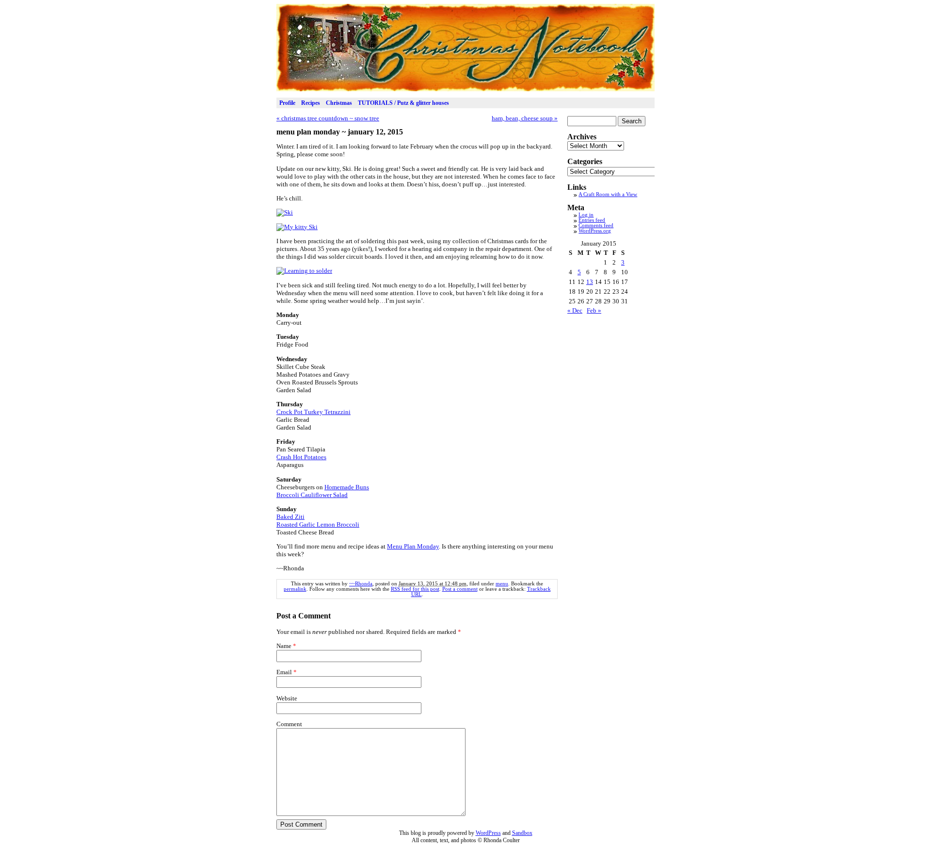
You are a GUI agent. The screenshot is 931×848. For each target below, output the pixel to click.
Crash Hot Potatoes (301, 457)
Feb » (594, 310)
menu (502, 583)
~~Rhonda (360, 583)
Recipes (310, 103)
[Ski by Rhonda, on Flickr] (284, 212)
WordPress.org (594, 230)
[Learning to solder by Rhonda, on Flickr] (304, 270)
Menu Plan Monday (413, 546)
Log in (586, 214)
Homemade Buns (346, 487)
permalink (295, 589)
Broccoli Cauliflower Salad (312, 495)
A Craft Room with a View (607, 194)
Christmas (339, 103)
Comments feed (595, 225)
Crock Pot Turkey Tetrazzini (313, 412)
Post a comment (460, 589)
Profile (287, 103)
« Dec (574, 310)
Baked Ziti (290, 516)
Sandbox (522, 833)
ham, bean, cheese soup (525, 118)
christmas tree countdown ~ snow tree (327, 118)
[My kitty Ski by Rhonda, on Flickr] (297, 227)
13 (589, 281)
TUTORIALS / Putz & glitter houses (403, 103)
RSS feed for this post (415, 589)
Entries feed (591, 220)
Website (286, 698)
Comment (289, 724)
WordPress (488, 833)
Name (283, 645)
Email (284, 672)
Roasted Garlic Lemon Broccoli (317, 524)
